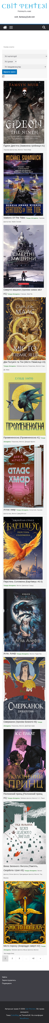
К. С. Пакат (41, 798)
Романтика (31, 366)
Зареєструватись (9, 980)
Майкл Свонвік (16, 221)
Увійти (4, 977)
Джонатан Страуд (27, 585)
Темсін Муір (27, 150)
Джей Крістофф (30, 726)
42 (33, 958)
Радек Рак (38, 654)
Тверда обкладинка (32, 218)
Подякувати (7, 983)
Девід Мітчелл (21, 513)
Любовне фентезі (22, 366)
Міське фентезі (28, 950)
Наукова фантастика (10, 150)
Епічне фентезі (14, 874)
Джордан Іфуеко (30, 441)
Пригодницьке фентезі (26, 874)
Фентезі (20, 150)
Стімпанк (23, 294)
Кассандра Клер (9, 953)
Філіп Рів (29, 294)
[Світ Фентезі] (5, 27)
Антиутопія (32, 510)
